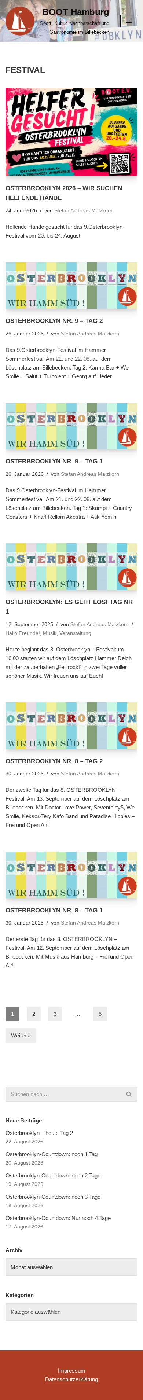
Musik (49, 633)
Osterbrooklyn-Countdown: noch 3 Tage (53, 1197)
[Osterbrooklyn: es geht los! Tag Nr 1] (72, 566)
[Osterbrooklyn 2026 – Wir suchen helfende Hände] (72, 132)
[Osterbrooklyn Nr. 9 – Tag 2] (72, 285)
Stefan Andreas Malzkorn (83, 210)
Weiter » (21, 1035)
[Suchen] (129, 1094)
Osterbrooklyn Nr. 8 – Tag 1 (54, 910)
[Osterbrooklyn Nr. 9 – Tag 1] (72, 426)
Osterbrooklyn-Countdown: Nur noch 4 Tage (58, 1218)
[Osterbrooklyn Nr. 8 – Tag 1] (72, 875)
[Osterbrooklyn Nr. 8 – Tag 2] (72, 725)
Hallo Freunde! (23, 633)
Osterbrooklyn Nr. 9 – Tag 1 (54, 461)
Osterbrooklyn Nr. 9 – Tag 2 (54, 320)
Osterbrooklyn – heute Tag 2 (39, 1133)
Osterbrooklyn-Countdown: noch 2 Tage (53, 1175)
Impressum (71, 1370)
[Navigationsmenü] (129, 21)
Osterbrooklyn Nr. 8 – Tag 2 (54, 761)
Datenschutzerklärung (71, 1379)
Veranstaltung (75, 633)
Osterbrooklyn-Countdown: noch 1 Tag (52, 1154)
